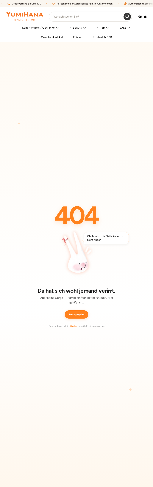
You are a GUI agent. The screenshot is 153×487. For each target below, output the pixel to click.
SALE (122, 27)
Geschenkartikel (52, 37)
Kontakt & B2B (102, 37)
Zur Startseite (76, 314)
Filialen (78, 37)
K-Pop (101, 27)
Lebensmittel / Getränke (38, 27)
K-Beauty (76, 27)
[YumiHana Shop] (24, 16)
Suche (73, 326)
